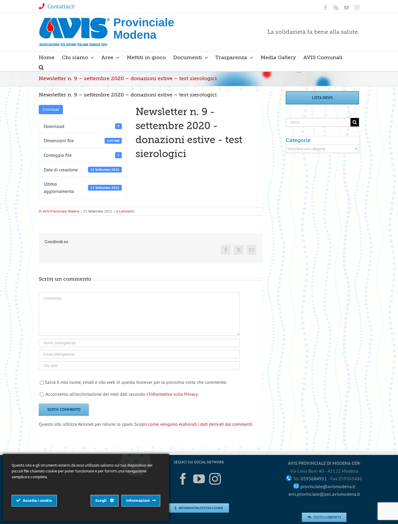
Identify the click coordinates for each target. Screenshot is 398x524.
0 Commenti (125, 211)
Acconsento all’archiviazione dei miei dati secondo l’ (121, 394)
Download (51, 109)
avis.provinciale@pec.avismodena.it (324, 494)
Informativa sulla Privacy (173, 394)
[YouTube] (199, 479)
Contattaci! (61, 6)
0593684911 (314, 478)
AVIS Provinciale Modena (61, 211)
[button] (41, 66)
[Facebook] (183, 479)
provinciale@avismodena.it (327, 486)
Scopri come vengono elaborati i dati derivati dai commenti (193, 424)
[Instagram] (215, 479)
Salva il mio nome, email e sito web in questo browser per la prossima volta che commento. (136, 382)
